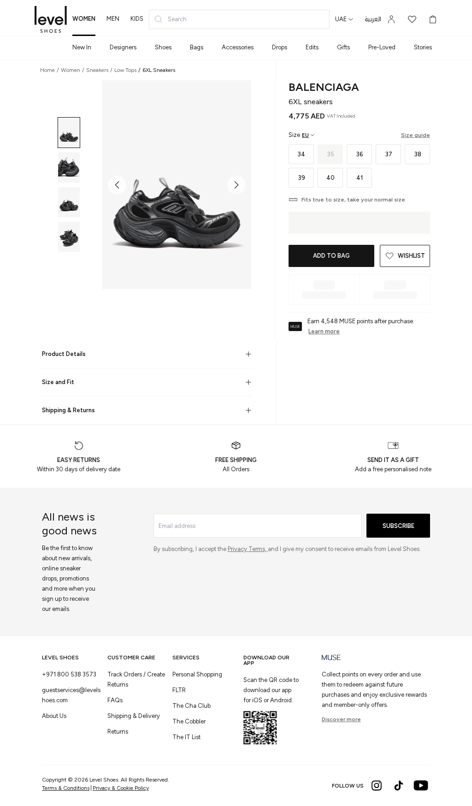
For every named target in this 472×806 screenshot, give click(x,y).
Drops (279, 47)
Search (177, 19)
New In (81, 47)
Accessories (238, 47)
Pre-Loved (381, 47)
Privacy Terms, (248, 548)
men (112, 18)
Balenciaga (324, 87)
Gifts (343, 47)
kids (136, 18)
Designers (123, 47)
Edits (312, 47)
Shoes (163, 47)
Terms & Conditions (65, 788)
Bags (196, 47)
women (83, 18)
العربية (373, 19)
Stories (423, 47)
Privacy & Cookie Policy (121, 788)
